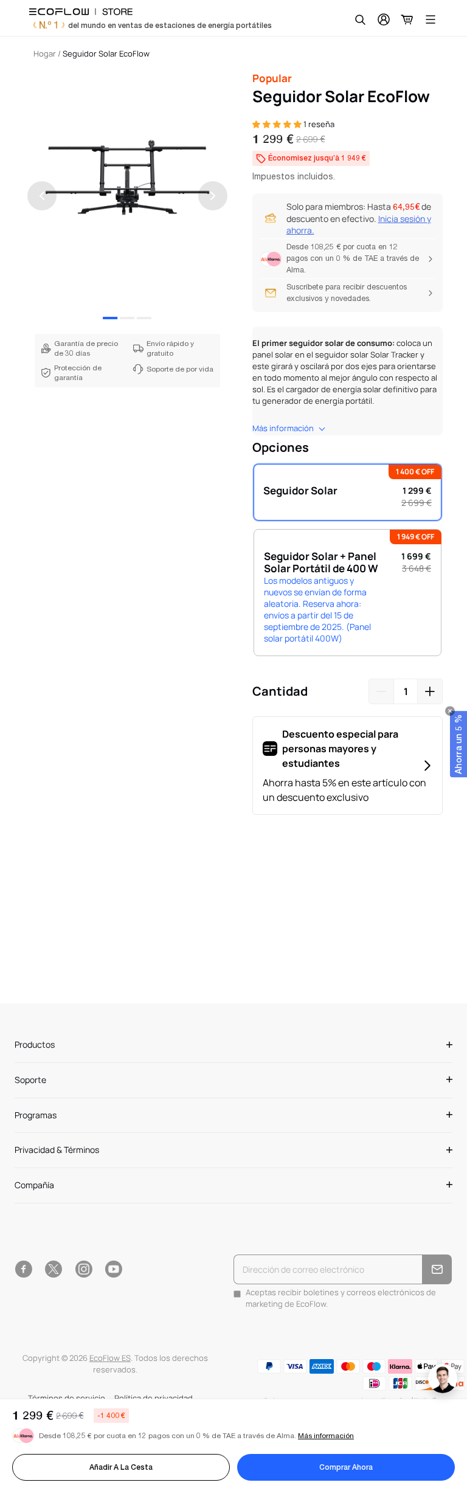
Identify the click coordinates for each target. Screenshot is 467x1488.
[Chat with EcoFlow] (442, 1378)
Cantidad (280, 691)
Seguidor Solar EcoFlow (106, 54)
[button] (458, 744)
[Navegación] (430, 19)
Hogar (44, 54)
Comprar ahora (346, 1467)
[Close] (450, 711)
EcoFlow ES (110, 1358)
